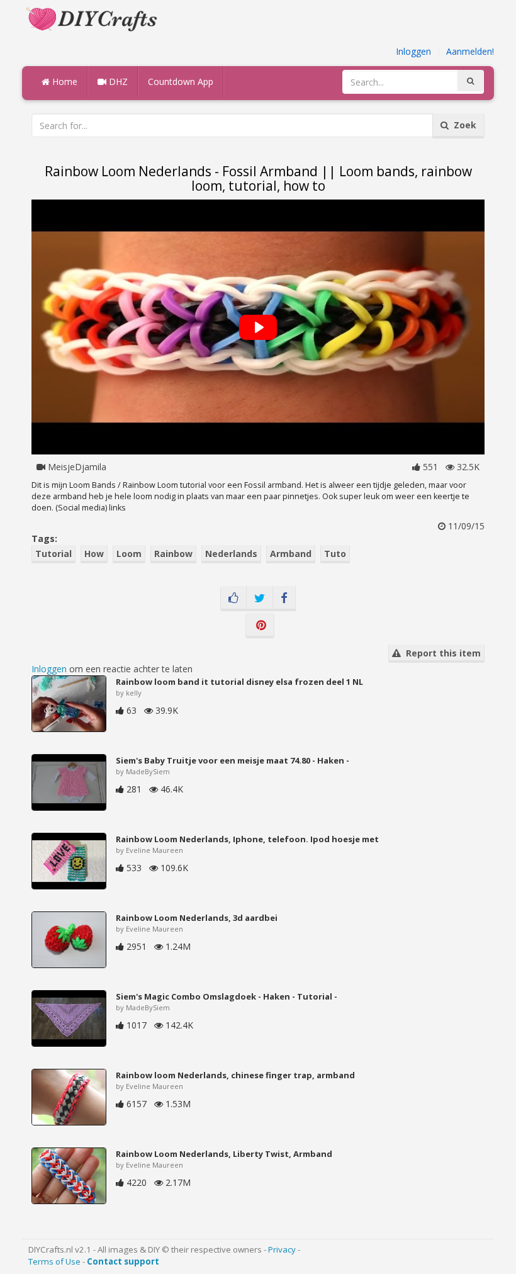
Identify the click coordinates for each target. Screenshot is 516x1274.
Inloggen (413, 51)
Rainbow (173, 554)
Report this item (441, 653)
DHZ (117, 81)
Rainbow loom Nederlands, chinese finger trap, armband (235, 1075)
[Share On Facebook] (284, 598)
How (94, 554)
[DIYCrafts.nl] (93, 18)
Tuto (335, 554)
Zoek (462, 125)
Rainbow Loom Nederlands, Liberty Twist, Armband (224, 1153)
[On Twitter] (259, 598)
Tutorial (53, 554)
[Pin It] (259, 625)
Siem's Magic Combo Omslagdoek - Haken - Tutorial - (226, 996)
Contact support (123, 1261)
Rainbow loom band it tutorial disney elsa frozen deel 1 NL (239, 681)
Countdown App (180, 81)
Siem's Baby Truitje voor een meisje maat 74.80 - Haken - (232, 760)
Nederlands (231, 554)
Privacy (282, 1249)
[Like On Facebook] (233, 598)
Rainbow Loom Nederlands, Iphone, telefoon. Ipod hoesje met (247, 839)
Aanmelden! (470, 51)
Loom (129, 554)
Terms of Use (54, 1261)
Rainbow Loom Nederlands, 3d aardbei (197, 917)
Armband (290, 554)
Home (63, 81)
